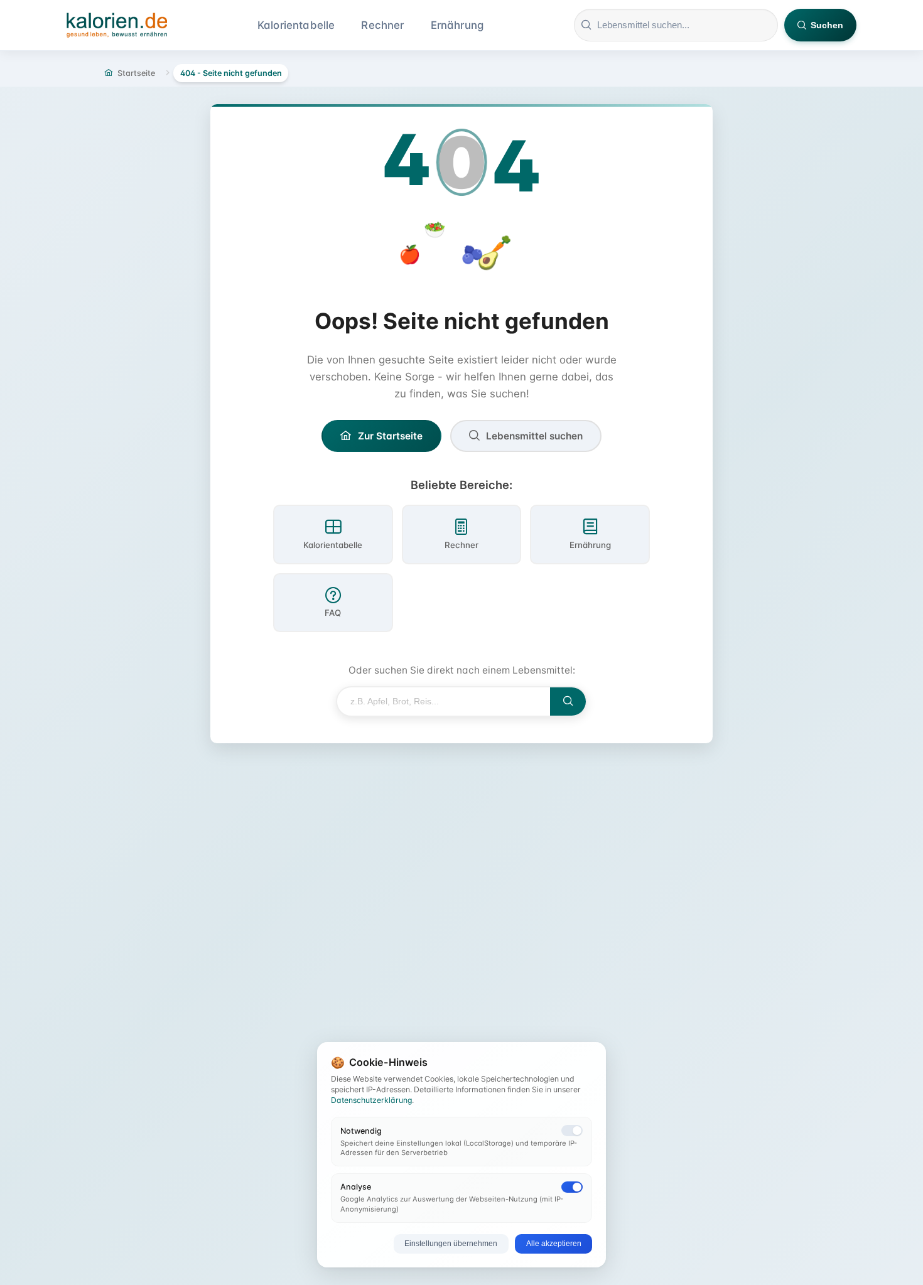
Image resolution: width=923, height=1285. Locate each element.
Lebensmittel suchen (534, 436)
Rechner (382, 25)
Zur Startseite (390, 436)
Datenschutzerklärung (371, 1100)
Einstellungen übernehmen (450, 1243)
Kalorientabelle (296, 25)
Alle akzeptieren (553, 1243)
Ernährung (457, 25)
